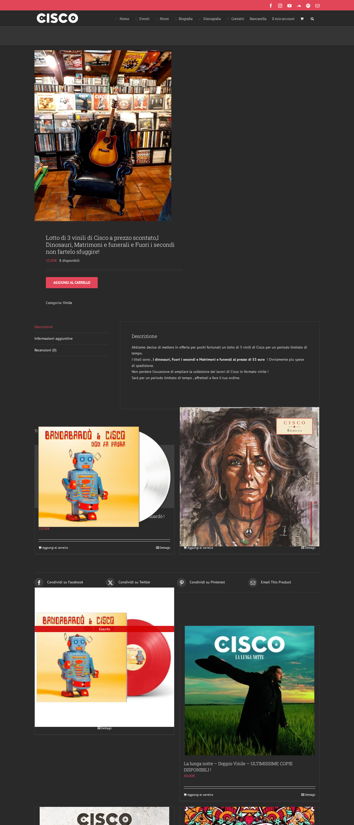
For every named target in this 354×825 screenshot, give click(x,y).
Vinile (67, 302)
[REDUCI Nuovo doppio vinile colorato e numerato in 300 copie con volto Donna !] (249, 476)
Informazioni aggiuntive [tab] (53, 338)
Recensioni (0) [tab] (45, 350)
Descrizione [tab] (43, 326)
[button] (312, 18)
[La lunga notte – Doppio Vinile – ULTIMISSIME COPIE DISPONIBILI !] (249, 690)
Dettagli (165, 547)
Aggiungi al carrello (71, 282)
